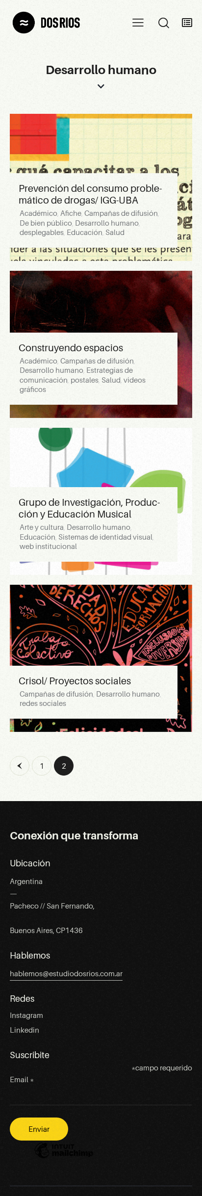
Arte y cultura (42, 527)
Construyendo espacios (71, 347)
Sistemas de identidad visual (105, 537)
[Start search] (163, 23)
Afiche (70, 213)
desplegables (42, 232)
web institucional (48, 546)
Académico (38, 213)
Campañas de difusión (121, 213)
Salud (115, 232)
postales (85, 380)
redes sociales (43, 703)
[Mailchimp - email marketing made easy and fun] (64, 1158)
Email (22, 1080)
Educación (84, 232)
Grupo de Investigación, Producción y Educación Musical (89, 508)
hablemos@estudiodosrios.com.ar (66, 974)
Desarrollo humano (107, 223)
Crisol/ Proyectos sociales (75, 681)
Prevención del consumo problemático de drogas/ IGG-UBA (90, 194)
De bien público (46, 223)
